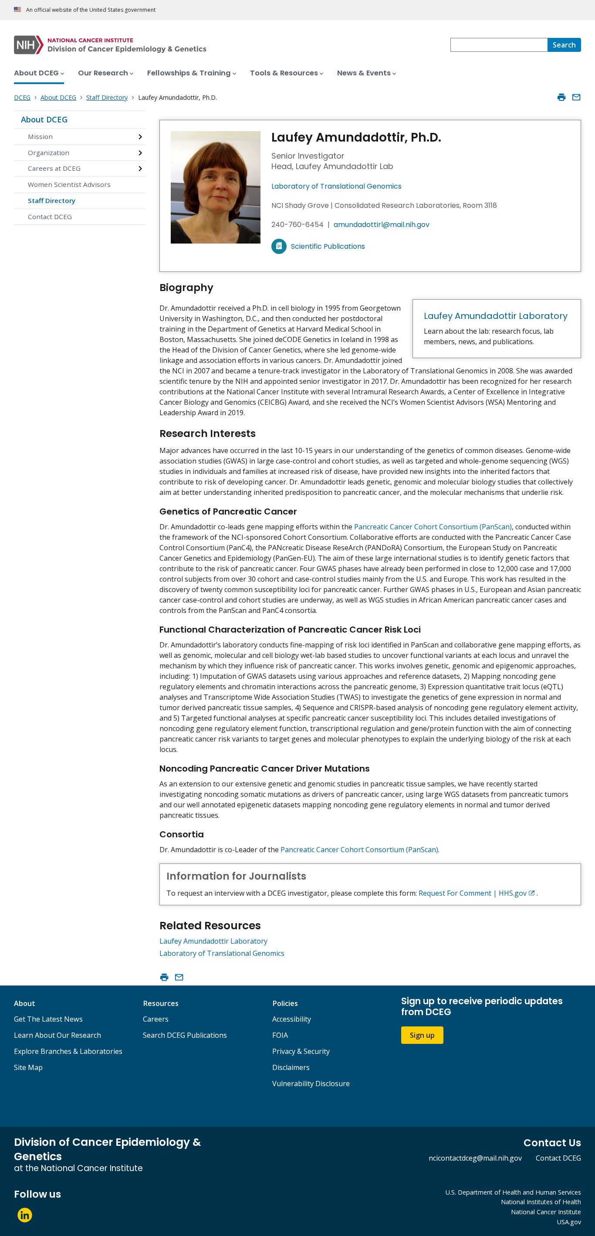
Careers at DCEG (54, 168)
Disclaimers (291, 1067)
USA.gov (569, 1222)
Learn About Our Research (57, 1035)
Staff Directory (51, 200)
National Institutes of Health (541, 1202)
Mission (40, 136)
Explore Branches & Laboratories (68, 1051)
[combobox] (499, 45)
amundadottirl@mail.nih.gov (381, 225)
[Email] (576, 97)
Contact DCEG (50, 216)
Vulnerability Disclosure (311, 1083)
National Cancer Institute (546, 1212)
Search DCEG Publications (185, 1035)
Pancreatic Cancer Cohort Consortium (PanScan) (433, 527)
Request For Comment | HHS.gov (473, 893)
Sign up (422, 1035)
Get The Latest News (48, 1019)
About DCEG (44, 119)
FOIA (280, 1035)
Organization (48, 152)
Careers (156, 1019)
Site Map (28, 1067)
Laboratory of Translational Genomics (336, 186)
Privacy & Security (301, 1051)
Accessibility (291, 1019)
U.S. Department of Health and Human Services (513, 1192)
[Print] (561, 97)
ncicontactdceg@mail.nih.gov (475, 1158)
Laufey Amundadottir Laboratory (496, 316)
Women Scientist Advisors (69, 184)
